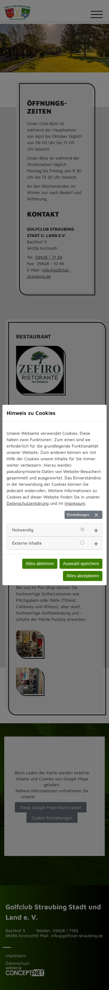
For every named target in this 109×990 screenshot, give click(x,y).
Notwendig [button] (22, 529)
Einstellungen (78, 515)
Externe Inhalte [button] (27, 543)
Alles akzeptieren (82, 576)
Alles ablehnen (40, 563)
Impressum (75, 503)
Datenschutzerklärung (28, 503)
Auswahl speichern (81, 563)
